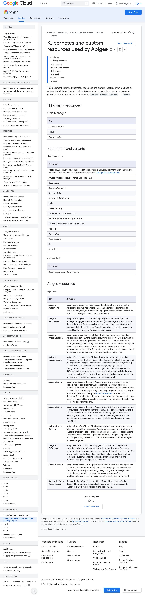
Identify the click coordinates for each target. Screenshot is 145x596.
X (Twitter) (124, 556)
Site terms (70, 579)
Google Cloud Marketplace (47, 557)
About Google (47, 579)
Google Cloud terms (86, 579)
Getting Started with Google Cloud (102, 552)
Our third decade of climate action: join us (61, 584)
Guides (21, 18)
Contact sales (47, 562)
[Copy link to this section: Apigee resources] (78, 284)
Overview (8, 18)
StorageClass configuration (108, 173)
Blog (121, 546)
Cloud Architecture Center (101, 563)
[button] (18, 108)
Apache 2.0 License (80, 521)
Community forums (76, 546)
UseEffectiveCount (104, 393)
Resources (63, 18)
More (42, 3)
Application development (82, 32)
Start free (133, 12)
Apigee (13, 12)
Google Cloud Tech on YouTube (128, 568)
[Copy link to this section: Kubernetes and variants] (88, 149)
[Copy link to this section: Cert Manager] (69, 113)
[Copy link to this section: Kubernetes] (66, 156)
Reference (35, 18)
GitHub (96, 546)
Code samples (99, 558)
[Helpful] (129, 32)
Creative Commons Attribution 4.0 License (118, 518)
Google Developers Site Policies (118, 521)
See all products (48, 546)
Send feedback (125, 43)
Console (100, 3)
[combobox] (75, 3)
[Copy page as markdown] (120, 49)
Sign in (138, 3)
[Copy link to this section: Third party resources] (84, 105)
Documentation (62, 32)
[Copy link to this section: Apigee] (60, 291)
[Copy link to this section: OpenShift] (64, 258)
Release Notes (73, 556)
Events (122, 551)
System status (73, 560)
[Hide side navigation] (34, 591)
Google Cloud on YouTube (126, 561)
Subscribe (112, 590)
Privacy (59, 579)
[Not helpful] (134, 32)
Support (49, 18)
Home (49, 32)
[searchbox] (19, 27)
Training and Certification (104, 569)
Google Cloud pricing (50, 551)
